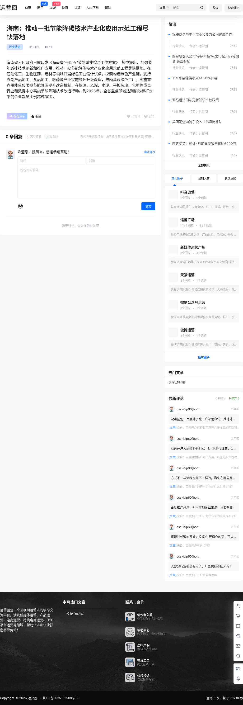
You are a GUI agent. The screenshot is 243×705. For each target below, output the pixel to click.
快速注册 (233, 8)
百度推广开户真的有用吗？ (203, 575)
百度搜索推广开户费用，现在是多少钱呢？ (213, 457)
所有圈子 (204, 357)
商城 (53, 5)
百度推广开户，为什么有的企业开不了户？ (213, 516)
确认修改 (149, 152)
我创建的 (230, 178)
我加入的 (204, 178)
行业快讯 (14, 47)
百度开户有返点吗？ (198, 545)
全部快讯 (204, 165)
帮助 (108, 7)
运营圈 (32, 698)
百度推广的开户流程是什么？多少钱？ (210, 486)
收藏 (38, 116)
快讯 (65, 7)
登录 (216, 8)
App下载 (93, 7)
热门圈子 (177, 178)
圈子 (40, 5)
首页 (28, 7)
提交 (148, 206)
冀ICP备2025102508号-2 (60, 698)
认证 (77, 7)
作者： (198, 46)
